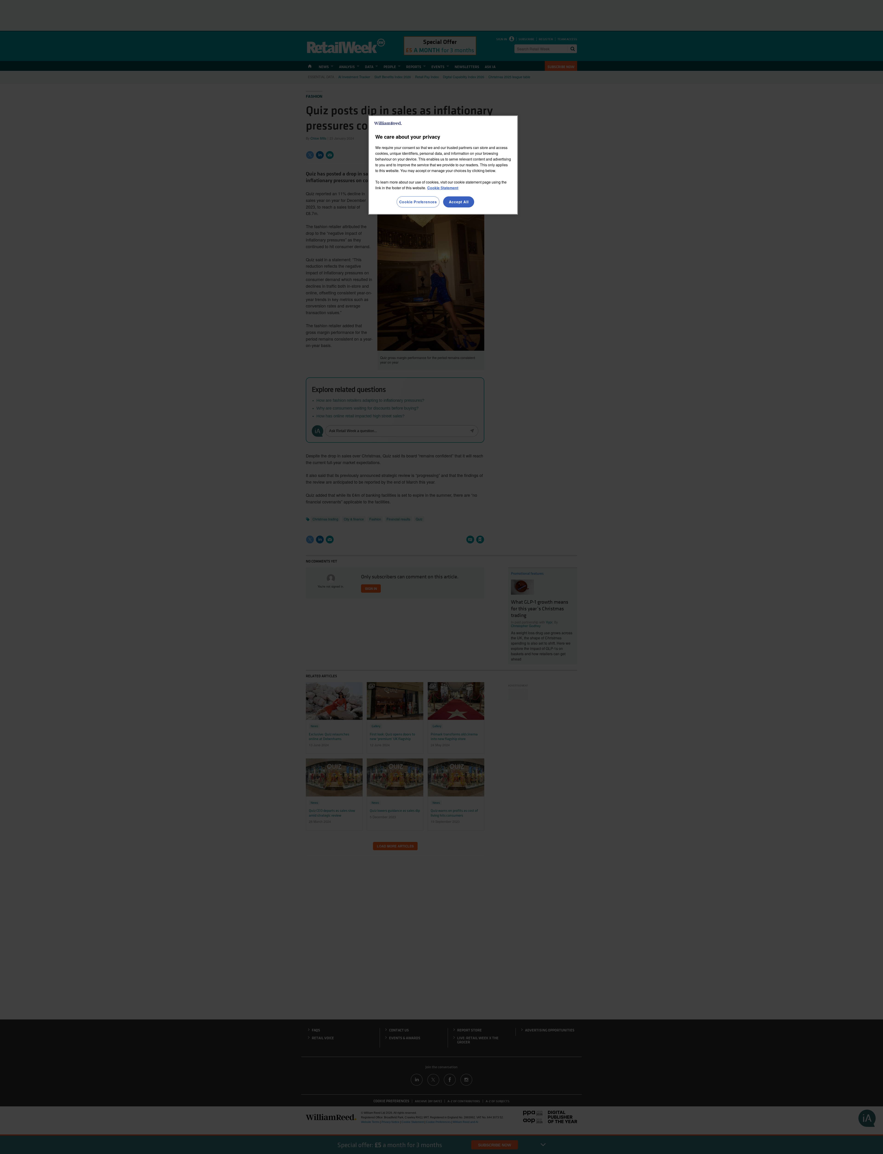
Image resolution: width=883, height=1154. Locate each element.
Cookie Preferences (418, 201)
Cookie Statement (442, 187)
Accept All (459, 201)
